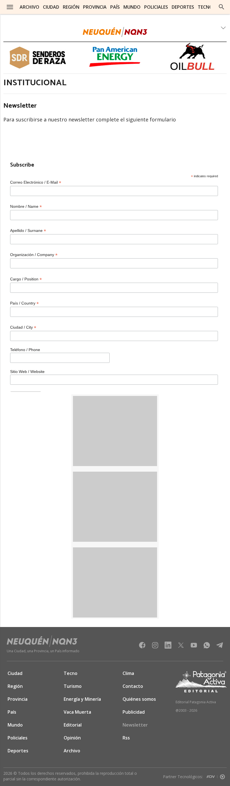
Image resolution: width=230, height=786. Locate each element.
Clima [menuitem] (128, 673)
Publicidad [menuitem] (134, 712)
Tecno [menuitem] (205, 7)
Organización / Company (34, 254)
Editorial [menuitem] (73, 725)
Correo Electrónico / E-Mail (35, 182)
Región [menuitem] (71, 7)
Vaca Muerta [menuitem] (77, 712)
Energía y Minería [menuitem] (82, 699)
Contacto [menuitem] (133, 686)
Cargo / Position (26, 279)
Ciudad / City (23, 327)
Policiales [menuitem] (156, 7)
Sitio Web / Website (27, 371)
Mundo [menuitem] (132, 7)
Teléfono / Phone (25, 349)
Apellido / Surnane (28, 230)
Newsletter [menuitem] (135, 725)
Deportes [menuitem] (183, 7)
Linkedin (168, 646)
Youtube (193, 646)
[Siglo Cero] (222, 775)
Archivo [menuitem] (29, 7)
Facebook (142, 646)
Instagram (155, 646)
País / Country (24, 303)
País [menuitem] (115, 7)
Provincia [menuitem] (95, 7)
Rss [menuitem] (126, 738)
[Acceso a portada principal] (115, 32)
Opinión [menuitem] (72, 738)
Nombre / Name (26, 206)
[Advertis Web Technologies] (211, 775)
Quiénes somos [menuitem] (139, 699)
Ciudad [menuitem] (51, 7)
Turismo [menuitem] (73, 686)
